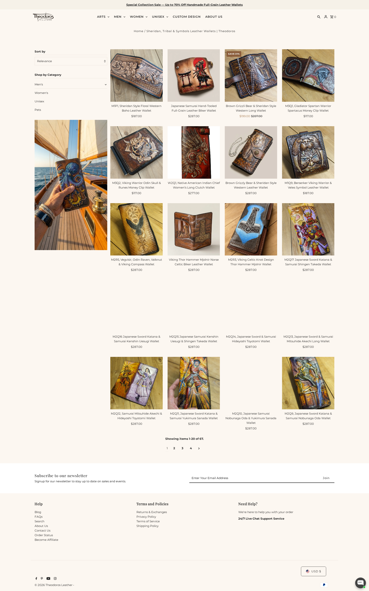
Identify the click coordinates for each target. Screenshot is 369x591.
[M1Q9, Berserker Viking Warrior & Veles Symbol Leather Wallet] (308, 152)
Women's (41, 93)
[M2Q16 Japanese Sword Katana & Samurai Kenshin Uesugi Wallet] (136, 306)
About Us (41, 526)
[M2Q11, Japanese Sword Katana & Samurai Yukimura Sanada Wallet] (194, 383)
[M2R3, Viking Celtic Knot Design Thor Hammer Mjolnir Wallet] (251, 229)
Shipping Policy (147, 526)
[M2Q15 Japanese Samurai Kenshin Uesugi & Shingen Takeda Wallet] (194, 306)
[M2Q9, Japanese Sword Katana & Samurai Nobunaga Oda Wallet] (308, 383)
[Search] (318, 17)
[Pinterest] (41, 579)
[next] (199, 448)
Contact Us (42, 530)
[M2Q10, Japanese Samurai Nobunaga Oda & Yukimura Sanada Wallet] (251, 383)
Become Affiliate (46, 540)
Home (138, 31)
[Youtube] (48, 579)
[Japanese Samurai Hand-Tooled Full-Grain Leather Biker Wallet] (194, 75)
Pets (38, 110)
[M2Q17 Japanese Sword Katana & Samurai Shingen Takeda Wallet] (308, 229)
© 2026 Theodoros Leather (54, 585)
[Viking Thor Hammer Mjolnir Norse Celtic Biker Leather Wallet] (194, 229)
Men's (39, 84)
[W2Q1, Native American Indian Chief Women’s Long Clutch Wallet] (194, 152)
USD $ (316, 571)
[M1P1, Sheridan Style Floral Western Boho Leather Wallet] (136, 75)
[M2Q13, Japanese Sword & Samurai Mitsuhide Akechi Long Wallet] (308, 306)
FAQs (38, 516)
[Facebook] (36, 579)
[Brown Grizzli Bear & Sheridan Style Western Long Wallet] (251, 75)
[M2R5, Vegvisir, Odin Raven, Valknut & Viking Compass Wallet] (136, 229)
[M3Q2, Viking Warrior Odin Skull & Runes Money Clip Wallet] (136, 152)
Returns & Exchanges (151, 512)
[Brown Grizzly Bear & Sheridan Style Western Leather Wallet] (251, 152)
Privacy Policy (146, 516)
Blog (38, 512)
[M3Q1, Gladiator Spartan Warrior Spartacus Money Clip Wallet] (308, 75)
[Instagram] (55, 579)
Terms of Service (148, 521)
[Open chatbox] (360, 583)
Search (39, 521)
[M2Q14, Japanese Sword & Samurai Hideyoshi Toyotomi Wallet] (251, 306)
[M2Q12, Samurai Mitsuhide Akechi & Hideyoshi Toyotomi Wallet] (136, 383)
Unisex (39, 101)
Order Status (44, 535)
